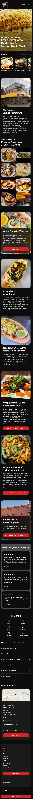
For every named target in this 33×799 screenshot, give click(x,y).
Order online (15, 735)
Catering (5, 756)
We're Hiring (6, 763)
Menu (23, 4)
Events (5, 765)
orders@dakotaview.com (10, 725)
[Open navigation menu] (28, 4)
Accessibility (6, 782)
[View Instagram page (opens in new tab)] (6, 791)
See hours (26, 730)
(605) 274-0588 (7, 721)
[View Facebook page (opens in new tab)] (3, 791)
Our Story (5, 758)
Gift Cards (6, 761)
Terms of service (7, 780)
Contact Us (6, 768)
